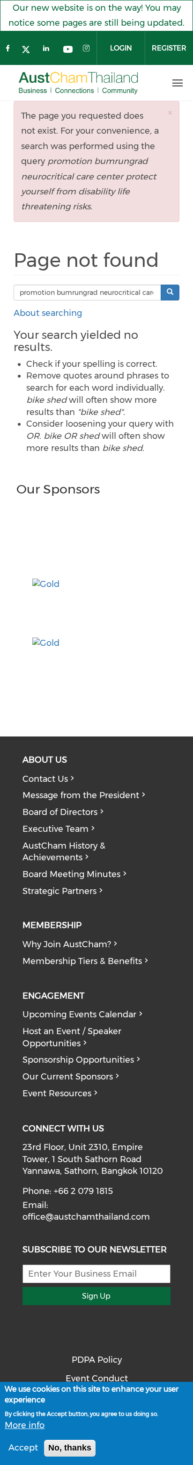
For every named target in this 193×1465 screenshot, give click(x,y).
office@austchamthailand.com (86, 1217)
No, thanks (69, 1447)
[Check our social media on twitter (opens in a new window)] (29, 50)
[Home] (78, 83)
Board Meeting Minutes (71, 874)
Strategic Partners (59, 891)
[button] (170, 112)
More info (25, 1425)
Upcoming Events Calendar (79, 1014)
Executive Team (55, 829)
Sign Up (96, 1296)
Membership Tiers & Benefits (82, 961)
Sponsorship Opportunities (78, 1060)
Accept (23, 1448)
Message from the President (80, 795)
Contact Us (45, 779)
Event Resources (56, 1093)
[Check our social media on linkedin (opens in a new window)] (48, 50)
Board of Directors (59, 812)
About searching (48, 313)
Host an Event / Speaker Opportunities (71, 1037)
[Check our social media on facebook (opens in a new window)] (9, 50)
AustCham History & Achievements (63, 852)
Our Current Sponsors (67, 1077)
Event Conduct (97, 1378)
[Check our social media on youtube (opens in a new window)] (68, 50)
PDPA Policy (97, 1360)
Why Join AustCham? (66, 944)
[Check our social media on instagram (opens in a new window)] (88, 50)
